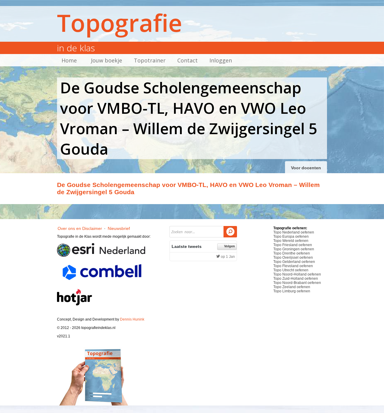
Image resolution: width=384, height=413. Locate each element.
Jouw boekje (106, 60)
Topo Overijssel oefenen (293, 257)
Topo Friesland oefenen (292, 245)
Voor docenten (306, 167)
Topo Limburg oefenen (291, 291)
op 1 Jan (227, 257)
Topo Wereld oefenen (290, 241)
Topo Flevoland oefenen (293, 266)
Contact (187, 60)
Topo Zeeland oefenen (291, 287)
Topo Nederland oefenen (293, 232)
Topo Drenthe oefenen (291, 253)
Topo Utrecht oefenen (290, 270)
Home (69, 60)
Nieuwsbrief (119, 228)
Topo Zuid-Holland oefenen (295, 278)
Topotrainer (150, 60)
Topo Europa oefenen (291, 236)
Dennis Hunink (132, 319)
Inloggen (220, 60)
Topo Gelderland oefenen (294, 262)
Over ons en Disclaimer (80, 228)
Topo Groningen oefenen (293, 249)
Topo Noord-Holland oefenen (297, 274)
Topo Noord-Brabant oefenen (297, 283)
